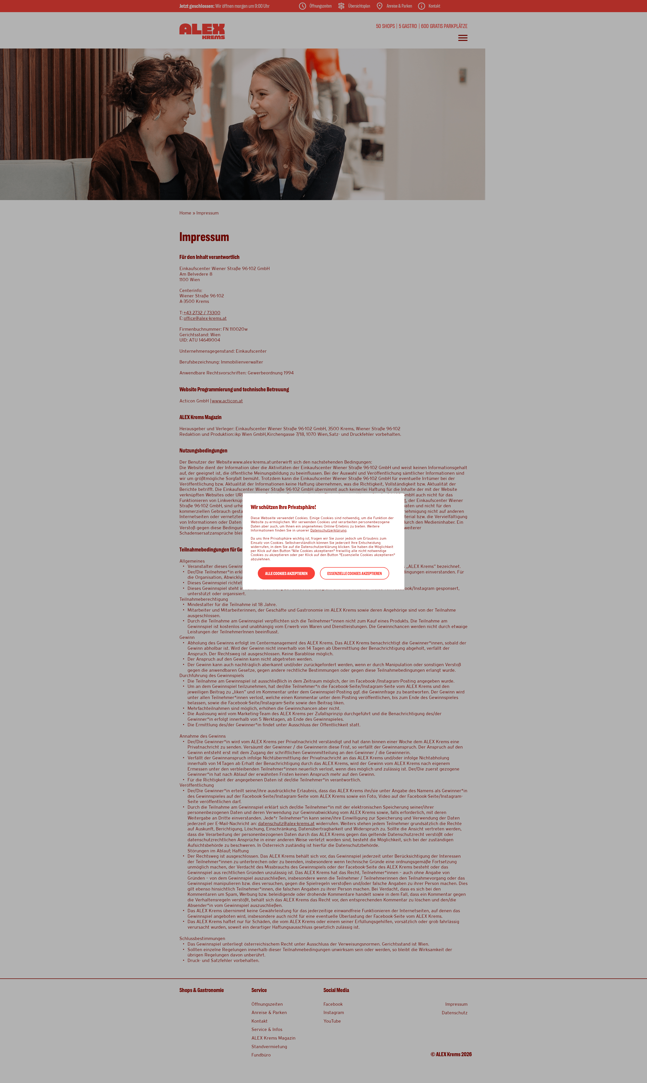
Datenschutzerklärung (328, 530)
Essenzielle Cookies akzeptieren (354, 573)
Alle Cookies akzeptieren (286, 573)
